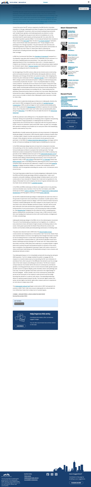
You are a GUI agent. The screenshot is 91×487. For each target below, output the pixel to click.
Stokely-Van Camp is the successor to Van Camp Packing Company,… (73, 84)
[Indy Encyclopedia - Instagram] (53, 475)
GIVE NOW (71, 126)
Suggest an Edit (76, 482)
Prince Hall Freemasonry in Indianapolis (68, 97)
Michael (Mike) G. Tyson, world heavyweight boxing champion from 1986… (73, 59)
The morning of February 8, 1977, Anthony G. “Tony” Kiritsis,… (72, 47)
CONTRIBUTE (20, 326)
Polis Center (27, 476)
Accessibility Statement (31, 480)
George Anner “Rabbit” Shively (69, 106)
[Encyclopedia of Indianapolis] (13, 2)
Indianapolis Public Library (31, 478)
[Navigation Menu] (89, 2)
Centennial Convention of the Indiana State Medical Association (69, 100)
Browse (45, 2)
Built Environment (19, 303)
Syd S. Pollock (64, 103)
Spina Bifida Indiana (66, 104)
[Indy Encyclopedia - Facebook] (48, 475)
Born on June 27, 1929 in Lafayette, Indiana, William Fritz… (73, 73)
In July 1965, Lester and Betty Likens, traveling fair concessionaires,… (73, 35)
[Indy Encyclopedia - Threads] (57, 475)
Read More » (71, 38)
